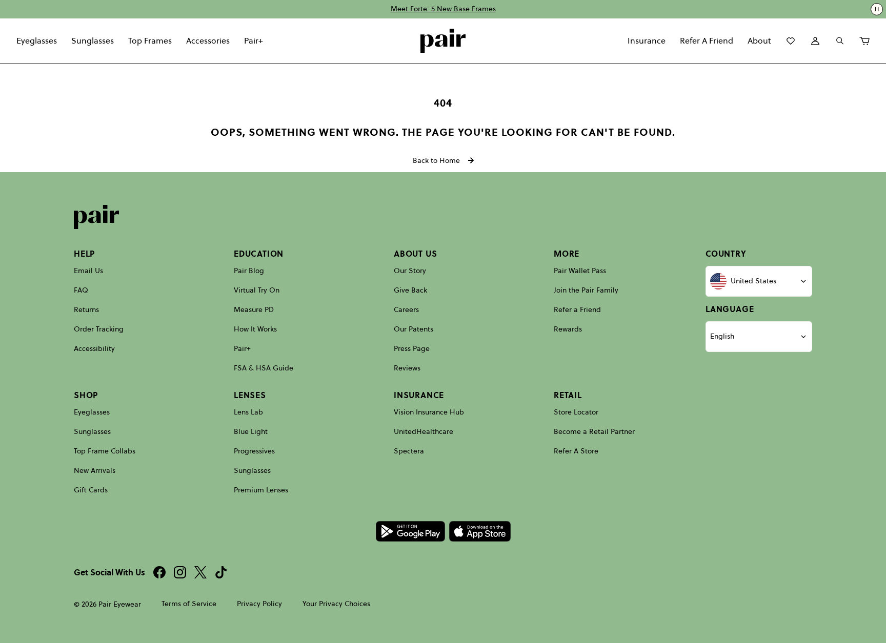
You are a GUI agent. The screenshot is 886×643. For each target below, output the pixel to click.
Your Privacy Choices (336, 604)
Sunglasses (92, 40)
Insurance (647, 40)
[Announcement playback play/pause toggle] (877, 9)
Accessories (208, 40)
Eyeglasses (36, 40)
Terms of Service (189, 604)
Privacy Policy (259, 604)
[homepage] (443, 41)
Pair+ (253, 40)
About (759, 40)
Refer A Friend (706, 40)
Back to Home (436, 160)
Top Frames (150, 40)
